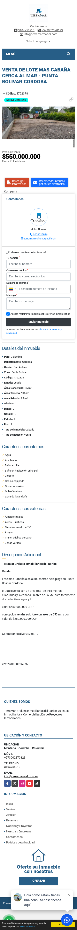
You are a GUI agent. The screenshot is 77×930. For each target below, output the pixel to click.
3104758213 (26, 30)
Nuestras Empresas (18, 831)
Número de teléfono (17, 282)
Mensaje (11, 295)
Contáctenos (14, 837)
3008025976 (40, 234)
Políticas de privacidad (20, 842)
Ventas (10, 809)
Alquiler (11, 815)
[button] (71, 99)
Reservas (12, 820)
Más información (27, 926)
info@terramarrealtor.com (21, 776)
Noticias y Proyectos (19, 826)
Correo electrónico (17, 270)
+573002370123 (52, 30)
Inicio (9, 803)
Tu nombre (13, 257)
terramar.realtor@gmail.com (40, 238)
